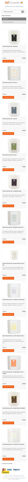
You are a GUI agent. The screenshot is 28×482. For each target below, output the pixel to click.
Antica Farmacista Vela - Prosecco (10, 82)
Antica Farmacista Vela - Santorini (10, 118)
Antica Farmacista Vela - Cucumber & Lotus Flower (13, 444)
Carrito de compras (19, 6)
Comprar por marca (9, 6)
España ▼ (18, 479)
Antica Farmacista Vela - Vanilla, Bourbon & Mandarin (14, 408)
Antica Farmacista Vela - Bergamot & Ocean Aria (13, 227)
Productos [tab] (5, 19)
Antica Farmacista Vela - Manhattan (10, 46)
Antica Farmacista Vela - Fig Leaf (10, 154)
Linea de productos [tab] (8, 22)
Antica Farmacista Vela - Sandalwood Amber (12, 191)
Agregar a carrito (8, 61)
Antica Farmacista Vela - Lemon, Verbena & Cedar (13, 335)
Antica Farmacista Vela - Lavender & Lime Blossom (13, 299)
